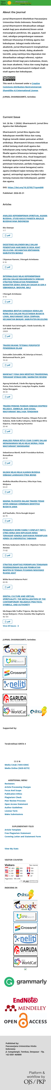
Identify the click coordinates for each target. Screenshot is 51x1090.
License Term (11, 811)
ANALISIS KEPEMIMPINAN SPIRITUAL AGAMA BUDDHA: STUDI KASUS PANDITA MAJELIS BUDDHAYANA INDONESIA (25, 218)
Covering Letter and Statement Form (23, 836)
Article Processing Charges (18, 787)
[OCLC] (15, 715)
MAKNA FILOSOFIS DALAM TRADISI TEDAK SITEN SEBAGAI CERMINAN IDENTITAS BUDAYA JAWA (23, 504)
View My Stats (11, 848)
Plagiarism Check (13, 797)
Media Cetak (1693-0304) (17, 764)
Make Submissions (14, 814)
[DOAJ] (25, 969)
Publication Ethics (13, 793)
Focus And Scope (13, 790)
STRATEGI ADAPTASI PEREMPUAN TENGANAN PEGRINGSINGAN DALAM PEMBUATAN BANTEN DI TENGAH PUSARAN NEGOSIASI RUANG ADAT (25, 568)
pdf (8, 235)
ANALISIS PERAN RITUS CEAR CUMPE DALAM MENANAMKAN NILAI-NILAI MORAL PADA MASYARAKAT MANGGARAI (25, 443)
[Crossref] (27, 665)
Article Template (13, 829)
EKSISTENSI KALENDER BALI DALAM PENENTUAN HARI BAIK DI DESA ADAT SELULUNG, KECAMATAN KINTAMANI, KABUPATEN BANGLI (21, 248)
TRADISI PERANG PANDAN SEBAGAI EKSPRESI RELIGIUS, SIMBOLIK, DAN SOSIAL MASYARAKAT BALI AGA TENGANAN (25, 409)
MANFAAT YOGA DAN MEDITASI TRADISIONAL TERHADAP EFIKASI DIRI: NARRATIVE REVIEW (25, 375)
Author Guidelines (13, 807)
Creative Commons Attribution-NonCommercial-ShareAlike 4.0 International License (22, 87)
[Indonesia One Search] (15, 665)
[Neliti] (15, 689)
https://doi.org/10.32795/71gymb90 (25, 187)
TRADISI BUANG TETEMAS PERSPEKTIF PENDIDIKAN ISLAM (21, 346)
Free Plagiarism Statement (18, 833)
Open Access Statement (16, 804)
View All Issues (9, 626)
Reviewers (10, 783)
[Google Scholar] (15, 654)
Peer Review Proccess (15, 800)
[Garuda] (15, 703)
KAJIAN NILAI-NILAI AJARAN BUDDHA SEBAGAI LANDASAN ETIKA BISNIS (21, 473)
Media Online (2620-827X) (17, 768)
